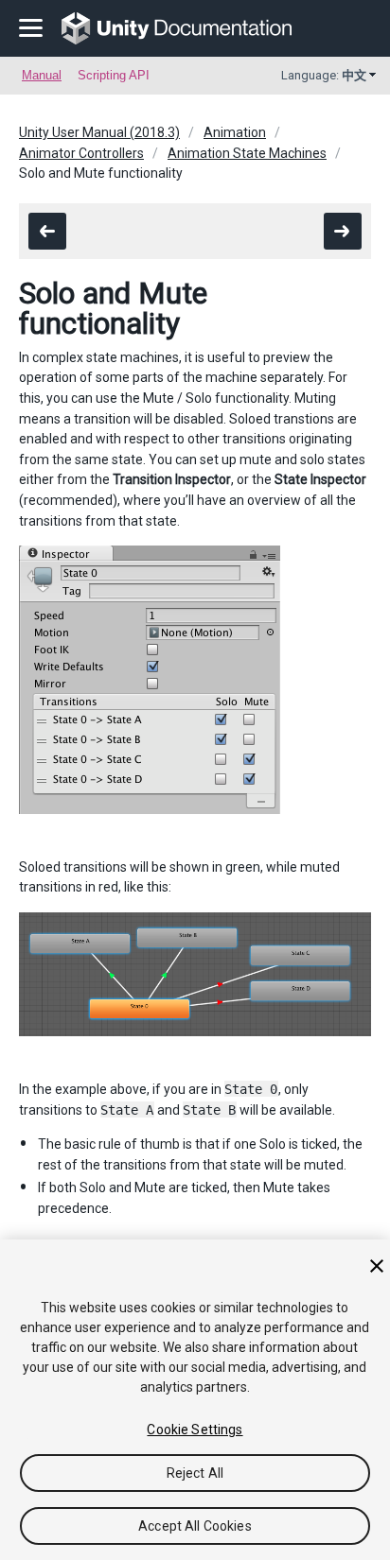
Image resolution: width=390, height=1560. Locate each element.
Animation (235, 132)
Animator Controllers (81, 153)
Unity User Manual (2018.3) (99, 132)
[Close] (376, 1266)
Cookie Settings (194, 1429)
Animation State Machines (247, 153)
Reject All (195, 1473)
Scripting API (114, 75)
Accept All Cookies (195, 1526)
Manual (42, 75)
